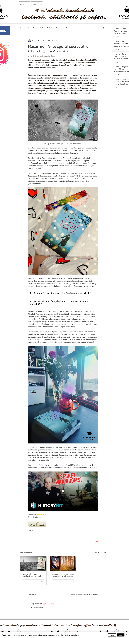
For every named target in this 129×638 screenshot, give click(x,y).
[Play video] (63, 491)
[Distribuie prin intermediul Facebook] (29, 536)
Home (22, 28)
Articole (49, 28)
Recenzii (31, 28)
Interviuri (69, 28)
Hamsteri (59, 28)
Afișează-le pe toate (99, 552)
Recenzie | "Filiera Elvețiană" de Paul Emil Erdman (31, 575)
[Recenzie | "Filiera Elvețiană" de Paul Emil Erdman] (33, 563)
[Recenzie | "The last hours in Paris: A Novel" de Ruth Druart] (63, 563)
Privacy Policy (75, 635)
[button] (103, 28)
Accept (121, 635)
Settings (112, 635)
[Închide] (127, 634)
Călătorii (40, 28)
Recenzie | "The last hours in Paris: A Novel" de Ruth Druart (63, 575)
